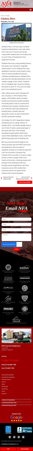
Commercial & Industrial (7, 375)
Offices (3, 384)
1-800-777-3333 (10, 360)
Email (3, 227)
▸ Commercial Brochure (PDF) (9, 402)
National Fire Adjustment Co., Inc (11, 444)
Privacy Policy (17, 441)
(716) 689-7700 (11, 365)
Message (4, 232)
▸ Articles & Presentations (8, 400)
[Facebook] (9, 437)
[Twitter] (14, 437)
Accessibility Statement (7, 441)
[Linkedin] (18, 437)
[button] (30, 9)
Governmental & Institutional (8, 377)
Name (3, 217)
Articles (3, 391)
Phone (3, 222)
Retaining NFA (5, 386)
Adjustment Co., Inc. (18, 3)
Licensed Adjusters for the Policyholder (21, 5)
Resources (4, 393)
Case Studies (5, 388)
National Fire (16, 2)
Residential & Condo (6, 379)
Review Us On (16, 414)
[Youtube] (23, 437)
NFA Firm (4, 382)
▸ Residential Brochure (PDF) (9, 405)
